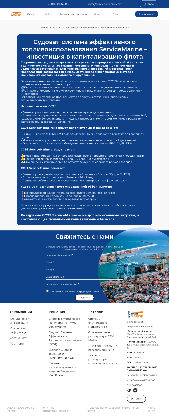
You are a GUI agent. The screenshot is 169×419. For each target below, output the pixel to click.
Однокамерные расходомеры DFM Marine (101, 336)
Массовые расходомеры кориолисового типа (102, 359)
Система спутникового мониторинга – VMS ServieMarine (64, 322)
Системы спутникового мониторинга (97, 322)
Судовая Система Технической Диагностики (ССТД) (62, 353)
